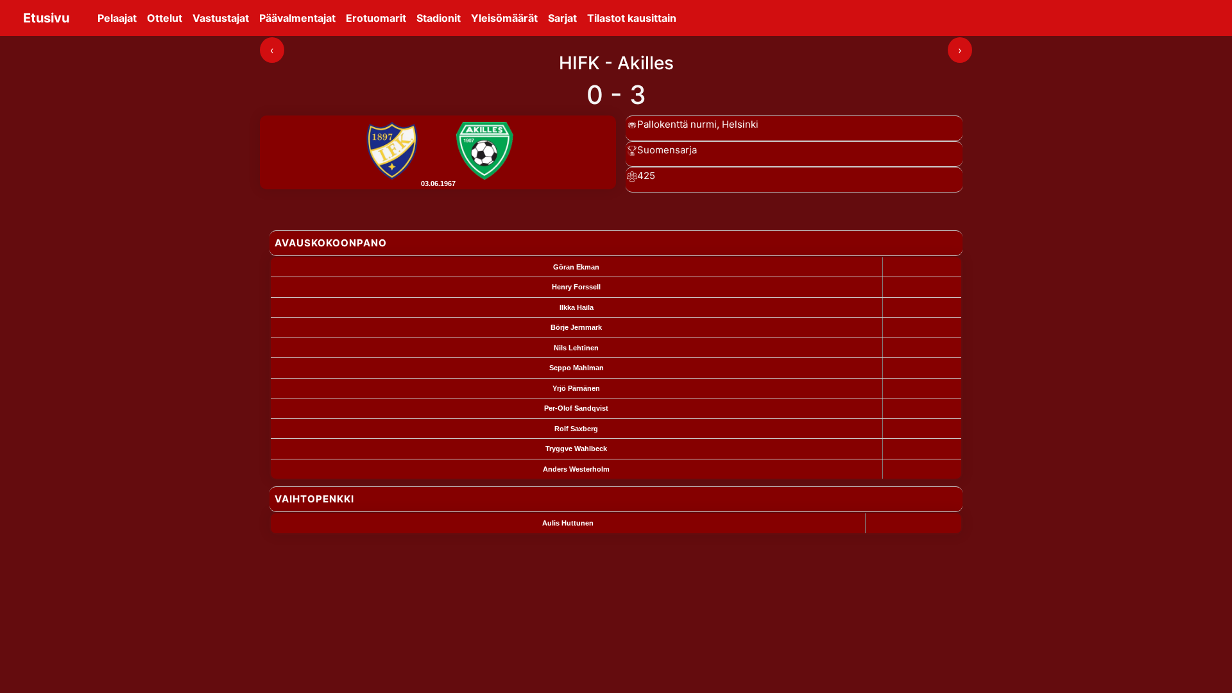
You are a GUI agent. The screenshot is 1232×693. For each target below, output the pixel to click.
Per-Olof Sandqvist (576, 408)
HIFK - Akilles (616, 63)
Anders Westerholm (576, 469)
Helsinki (740, 124)
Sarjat (562, 18)
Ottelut (164, 18)
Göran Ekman (576, 267)
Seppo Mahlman (576, 368)
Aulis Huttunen (568, 523)
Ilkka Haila (577, 307)
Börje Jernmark (576, 327)
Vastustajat (221, 18)
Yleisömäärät (504, 18)
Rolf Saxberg (576, 428)
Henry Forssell (576, 287)
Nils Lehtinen (576, 348)
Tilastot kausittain (631, 18)
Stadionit (438, 18)
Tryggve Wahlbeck (576, 448)
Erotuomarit (376, 18)
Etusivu (46, 18)
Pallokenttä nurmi (677, 124)
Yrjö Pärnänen (576, 388)
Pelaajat (117, 18)
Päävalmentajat (297, 18)
